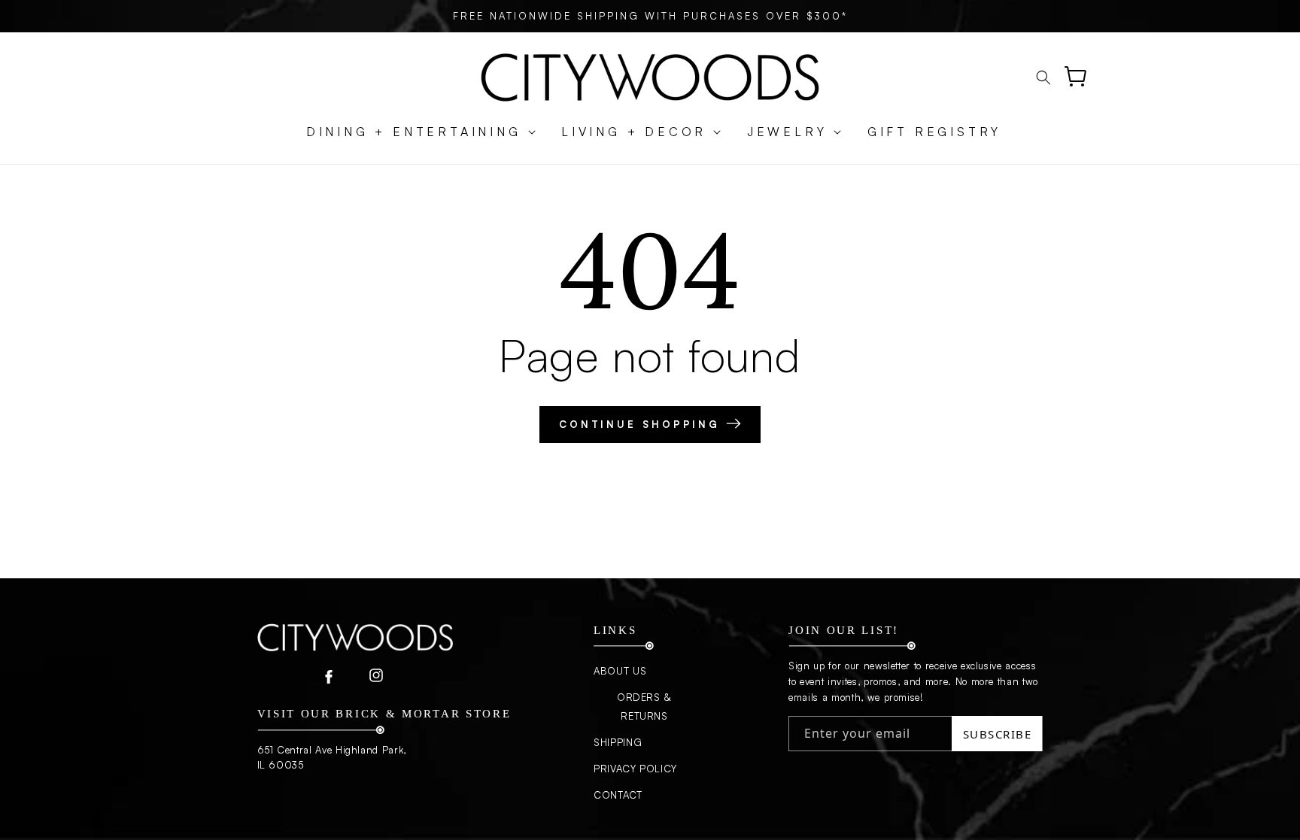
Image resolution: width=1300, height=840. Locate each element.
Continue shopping (642, 424)
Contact (618, 795)
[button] (413, 132)
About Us (620, 671)
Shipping (618, 742)
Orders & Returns (644, 706)
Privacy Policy (635, 769)
